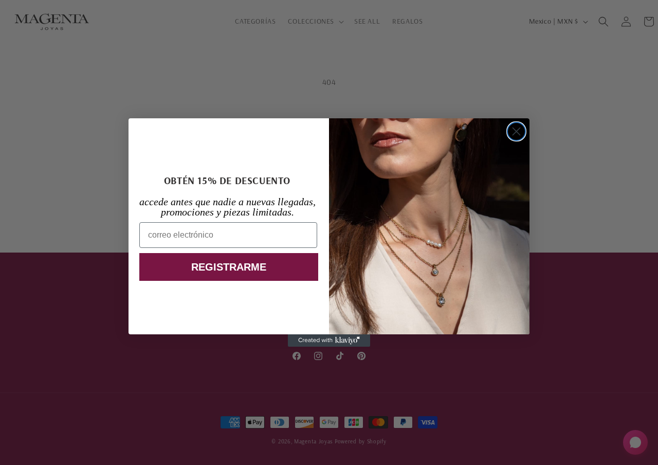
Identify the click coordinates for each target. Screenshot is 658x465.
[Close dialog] (516, 131)
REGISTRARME (228, 267)
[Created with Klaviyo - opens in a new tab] (329, 340)
